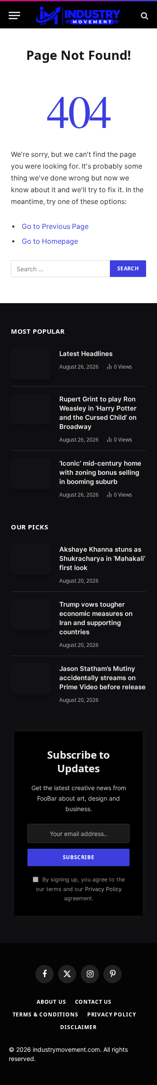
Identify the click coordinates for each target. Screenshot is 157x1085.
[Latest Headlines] (31, 364)
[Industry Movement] (78, 15)
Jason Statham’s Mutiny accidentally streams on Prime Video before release (102, 677)
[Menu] (14, 15)
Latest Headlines (86, 353)
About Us (51, 1002)
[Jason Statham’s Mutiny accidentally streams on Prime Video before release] (31, 679)
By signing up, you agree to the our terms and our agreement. (80, 889)
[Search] (143, 15)
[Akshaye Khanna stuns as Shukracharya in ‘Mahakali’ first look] (31, 559)
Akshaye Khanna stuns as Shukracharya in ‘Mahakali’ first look (102, 558)
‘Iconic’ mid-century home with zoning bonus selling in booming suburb (100, 472)
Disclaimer (78, 1027)
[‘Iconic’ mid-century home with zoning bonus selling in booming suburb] (31, 473)
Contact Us (93, 1002)
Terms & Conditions (45, 1014)
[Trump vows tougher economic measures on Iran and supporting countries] (31, 614)
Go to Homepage (50, 241)
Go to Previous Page (55, 226)
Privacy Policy (103, 889)
